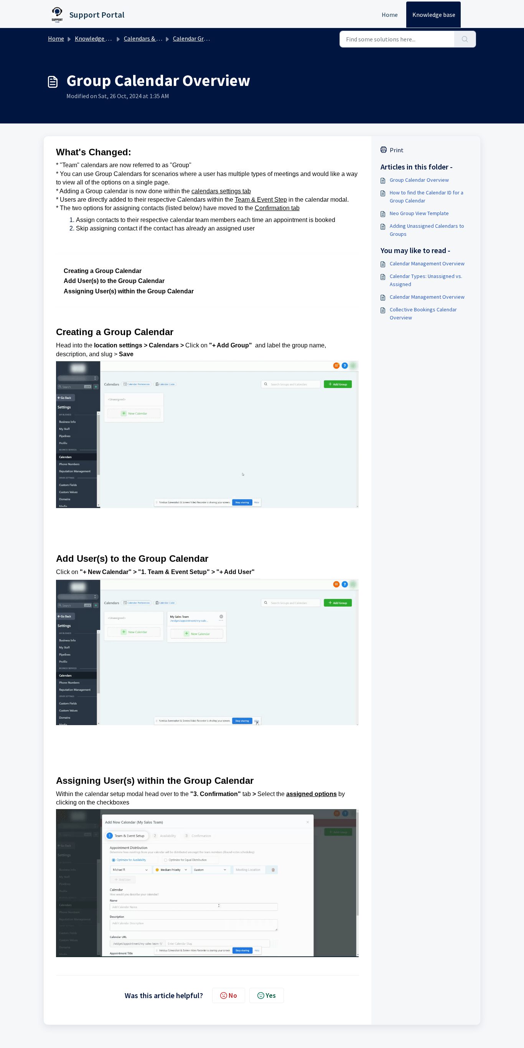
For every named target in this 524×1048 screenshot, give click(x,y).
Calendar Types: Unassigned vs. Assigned (426, 280)
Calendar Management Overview (427, 263)
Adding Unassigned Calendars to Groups (427, 229)
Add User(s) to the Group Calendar (114, 281)
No (233, 995)
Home (390, 14)
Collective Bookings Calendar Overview (423, 313)
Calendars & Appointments (159, 38)
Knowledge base (433, 14)
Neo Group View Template (419, 213)
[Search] (465, 39)
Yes (271, 995)
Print (397, 150)
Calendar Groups (194, 38)
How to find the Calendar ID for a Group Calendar (426, 196)
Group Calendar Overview (419, 179)
